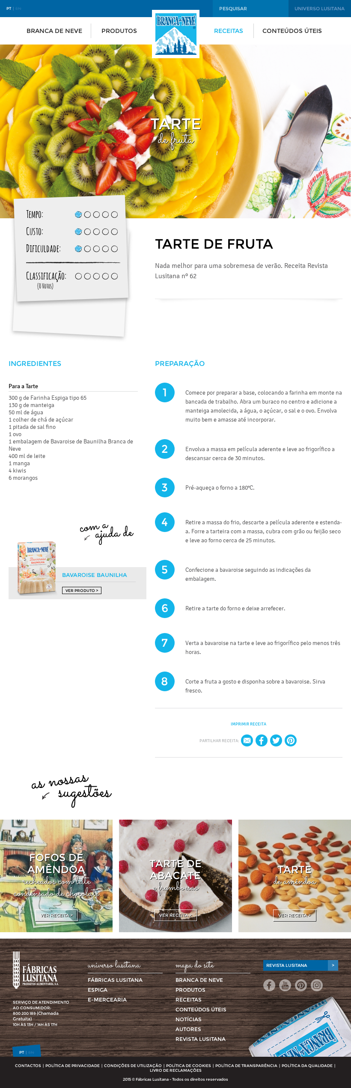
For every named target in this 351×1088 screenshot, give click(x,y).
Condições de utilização (133, 1065)
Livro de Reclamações (176, 1070)
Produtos (119, 31)
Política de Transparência (246, 1065)
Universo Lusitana (319, 9)
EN (18, 8)
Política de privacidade (72, 1065)
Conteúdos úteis (292, 31)
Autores (188, 1029)
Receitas (228, 31)
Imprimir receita (248, 724)
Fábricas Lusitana (115, 980)
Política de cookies (188, 1065)
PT (8, 8)
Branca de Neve (54, 31)
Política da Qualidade (307, 1065)
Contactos (28, 1065)
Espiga (97, 990)
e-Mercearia (107, 999)
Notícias (189, 1019)
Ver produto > (81, 590)
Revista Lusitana (201, 1039)
